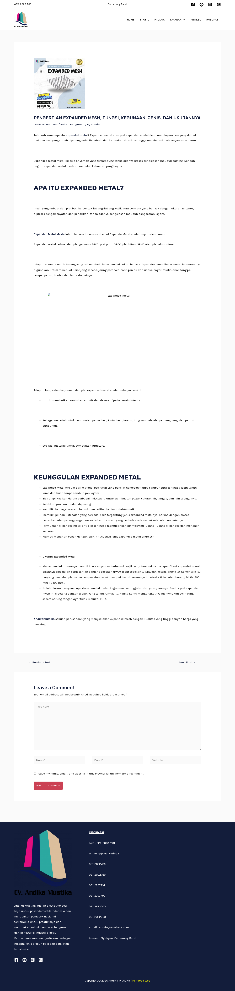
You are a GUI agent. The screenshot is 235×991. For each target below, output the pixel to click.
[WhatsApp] (219, 5)
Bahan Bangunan (72, 124)
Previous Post (39, 662)
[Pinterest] (202, 5)
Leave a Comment (46, 124)
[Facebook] (193, 5)
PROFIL (144, 19)
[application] (183, 20)
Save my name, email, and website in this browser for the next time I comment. (91, 773)
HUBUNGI (212, 19)
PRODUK (159, 19)
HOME (131, 19)
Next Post (187, 662)
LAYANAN (176, 19)
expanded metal (77, 135)
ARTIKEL (196, 19)
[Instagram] (210, 5)
